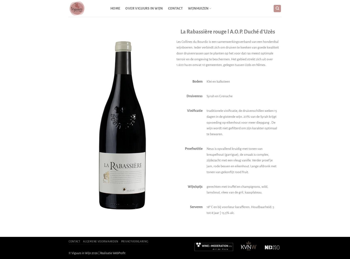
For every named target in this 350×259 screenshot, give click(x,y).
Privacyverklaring (134, 241)
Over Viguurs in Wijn (144, 8)
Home (115, 8)
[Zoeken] (277, 8)
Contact (175, 8)
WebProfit (119, 253)
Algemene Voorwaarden (100, 241)
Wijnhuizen (198, 8)
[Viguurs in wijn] (86, 8)
